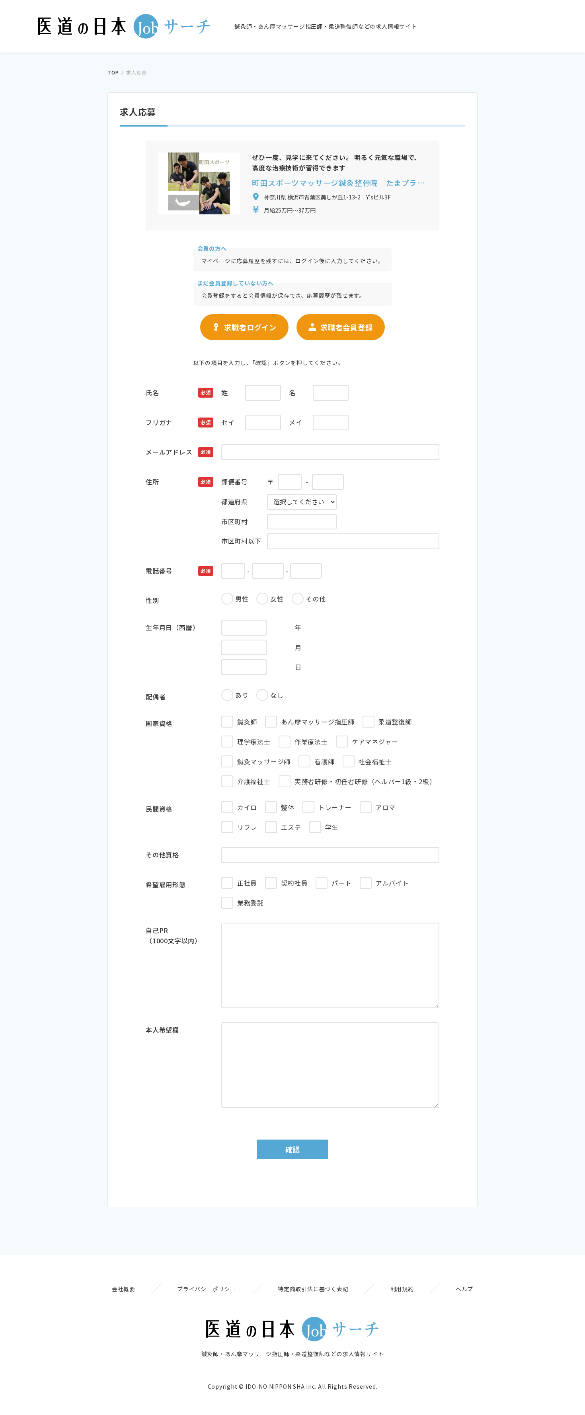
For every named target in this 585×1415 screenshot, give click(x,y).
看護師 (324, 761)
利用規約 (402, 1289)
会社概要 (123, 1289)
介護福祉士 (254, 781)
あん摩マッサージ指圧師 (318, 721)
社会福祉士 (375, 761)
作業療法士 (311, 741)
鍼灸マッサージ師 (264, 761)
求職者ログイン (250, 327)
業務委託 (250, 903)
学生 (332, 827)
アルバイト (392, 883)
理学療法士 (254, 741)
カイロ (247, 807)
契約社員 (294, 883)
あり (242, 695)
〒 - (264, 481)
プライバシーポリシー (206, 1289)
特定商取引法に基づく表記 (313, 1289)
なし (277, 695)
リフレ (247, 827)
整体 (287, 807)
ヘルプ (464, 1289)
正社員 (247, 883)
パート (341, 883)
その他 (316, 598)
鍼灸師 (247, 721)
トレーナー (335, 807)
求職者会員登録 (346, 327)
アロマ (386, 807)
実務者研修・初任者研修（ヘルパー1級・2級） (365, 781)
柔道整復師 (395, 721)
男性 (242, 598)
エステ (291, 827)
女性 (277, 598)
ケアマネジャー (375, 741)
